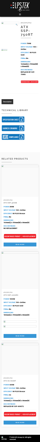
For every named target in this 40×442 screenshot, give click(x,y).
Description (7, 102)
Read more (20, 244)
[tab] (7, 101)
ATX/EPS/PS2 (26, 23)
